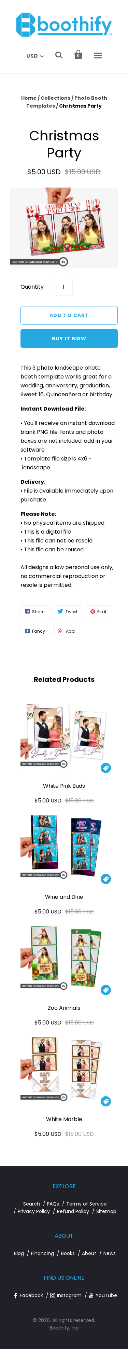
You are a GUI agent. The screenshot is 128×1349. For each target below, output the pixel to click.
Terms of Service (86, 1203)
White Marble (64, 1119)
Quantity (32, 287)
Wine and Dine (64, 897)
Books (68, 1253)
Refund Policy (73, 1211)
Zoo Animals (64, 1008)
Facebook (31, 1295)
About (89, 1253)
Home (29, 98)
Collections (55, 98)
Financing (42, 1253)
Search (31, 1203)
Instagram (69, 1295)
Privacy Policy (34, 1211)
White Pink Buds (64, 786)
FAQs (53, 1203)
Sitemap (106, 1211)
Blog (19, 1253)
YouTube (106, 1295)
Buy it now (69, 338)
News (109, 1253)
